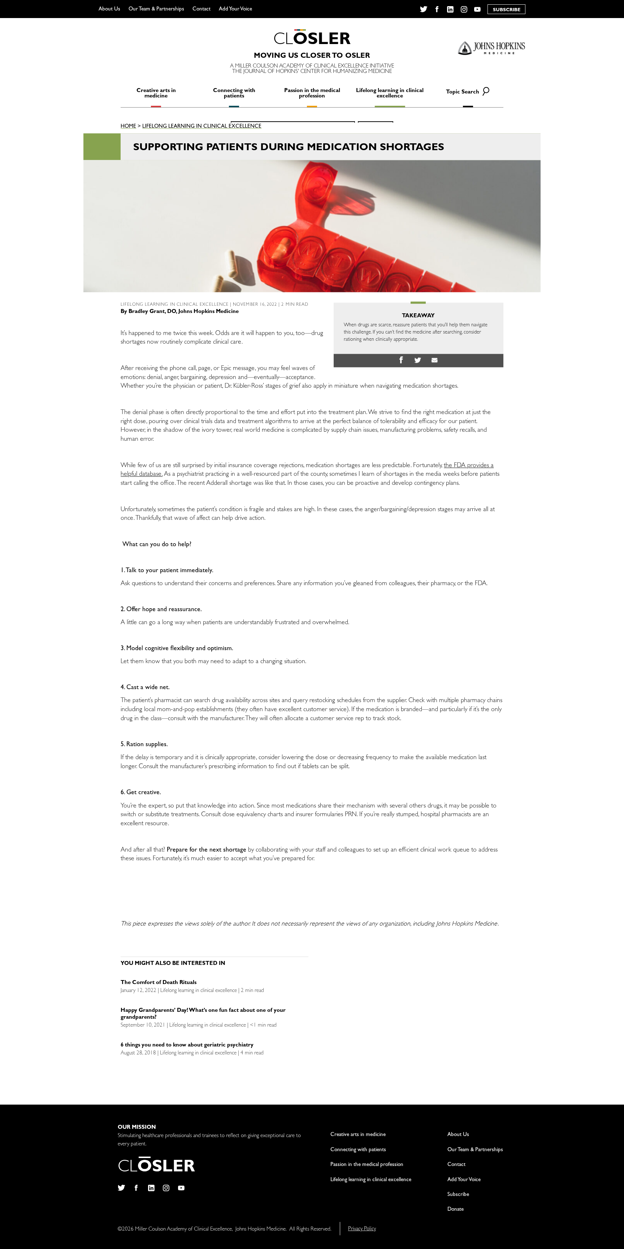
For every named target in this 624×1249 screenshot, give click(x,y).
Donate (455, 1210)
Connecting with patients (234, 93)
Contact (201, 9)
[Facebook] (436, 9)
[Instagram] (463, 9)
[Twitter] (423, 9)
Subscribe (458, 1195)
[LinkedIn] (450, 9)
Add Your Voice (235, 9)
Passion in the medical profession (312, 93)
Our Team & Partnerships (156, 9)
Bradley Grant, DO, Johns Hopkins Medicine (184, 312)
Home (128, 127)
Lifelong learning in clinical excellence (390, 93)
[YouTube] (477, 9)
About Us (109, 9)
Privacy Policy (362, 1229)
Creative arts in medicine (156, 93)
